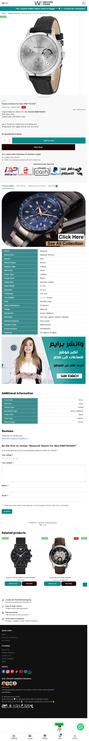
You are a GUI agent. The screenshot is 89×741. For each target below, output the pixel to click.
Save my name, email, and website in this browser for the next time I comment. (36, 505)
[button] (84, 3)
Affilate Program (8, 652)
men (44, 525)
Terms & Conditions (9, 637)
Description (21, 186)
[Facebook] (3, 671)
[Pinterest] (12, 671)
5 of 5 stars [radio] (17, 458)
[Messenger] (25, 671)
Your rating (7, 455)
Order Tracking (7, 658)
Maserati (41, 522)
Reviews (52, 186)
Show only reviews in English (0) (15, 438)
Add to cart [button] (13, 583)
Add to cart (49, 140)
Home (4, 13)
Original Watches (14, 13)
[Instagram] (8, 671)
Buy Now (38, 147)
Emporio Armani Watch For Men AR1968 (20, 577)
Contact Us (6, 655)
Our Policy (6, 640)
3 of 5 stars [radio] (10, 458)
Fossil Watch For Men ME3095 (60, 577)
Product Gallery (8, 186)
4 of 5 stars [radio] (13, 458)
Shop (4, 661)
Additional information (37, 186)
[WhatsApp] (30, 672)
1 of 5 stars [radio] (3, 458)
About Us (5, 650)
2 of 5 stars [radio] (6, 458)
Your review (8, 463)
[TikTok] (16, 671)
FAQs (4, 634)
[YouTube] (21, 671)
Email (5, 496)
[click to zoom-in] (39, 55)
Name (5, 486)
